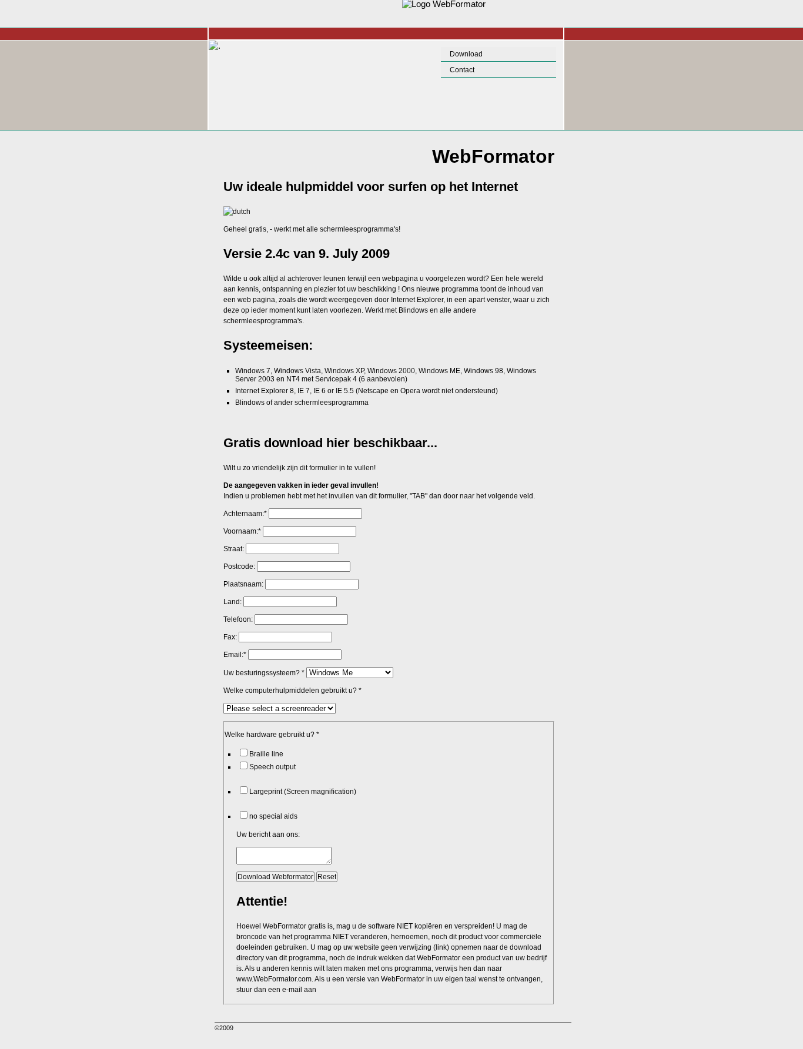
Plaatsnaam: (243, 584)
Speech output (272, 767)
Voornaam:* (242, 531)
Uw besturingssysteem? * (264, 673)
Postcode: (239, 566)
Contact (462, 70)
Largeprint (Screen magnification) (302, 791)
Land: (232, 602)
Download (466, 54)
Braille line (266, 754)
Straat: (233, 549)
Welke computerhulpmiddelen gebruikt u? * (292, 690)
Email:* (234, 655)
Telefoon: (238, 619)
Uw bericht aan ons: (268, 834)
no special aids (273, 816)
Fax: (230, 637)
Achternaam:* (245, 514)
